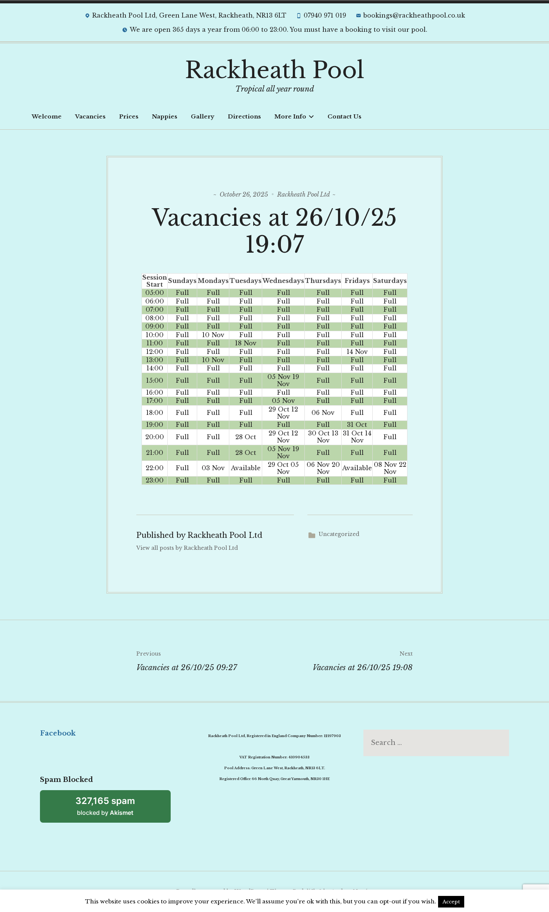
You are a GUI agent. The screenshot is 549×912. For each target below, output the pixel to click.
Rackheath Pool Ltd (303, 194)
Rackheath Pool (275, 70)
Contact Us (345, 116)
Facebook (57, 733)
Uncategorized (339, 534)
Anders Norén (351, 891)
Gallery (202, 116)
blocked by (105, 805)
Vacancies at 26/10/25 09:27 (186, 661)
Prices (129, 116)
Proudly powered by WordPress (221, 891)
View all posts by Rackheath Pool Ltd (187, 548)
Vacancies (90, 116)
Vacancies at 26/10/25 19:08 (363, 661)
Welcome (47, 116)
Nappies (164, 116)
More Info (290, 116)
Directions (244, 116)
